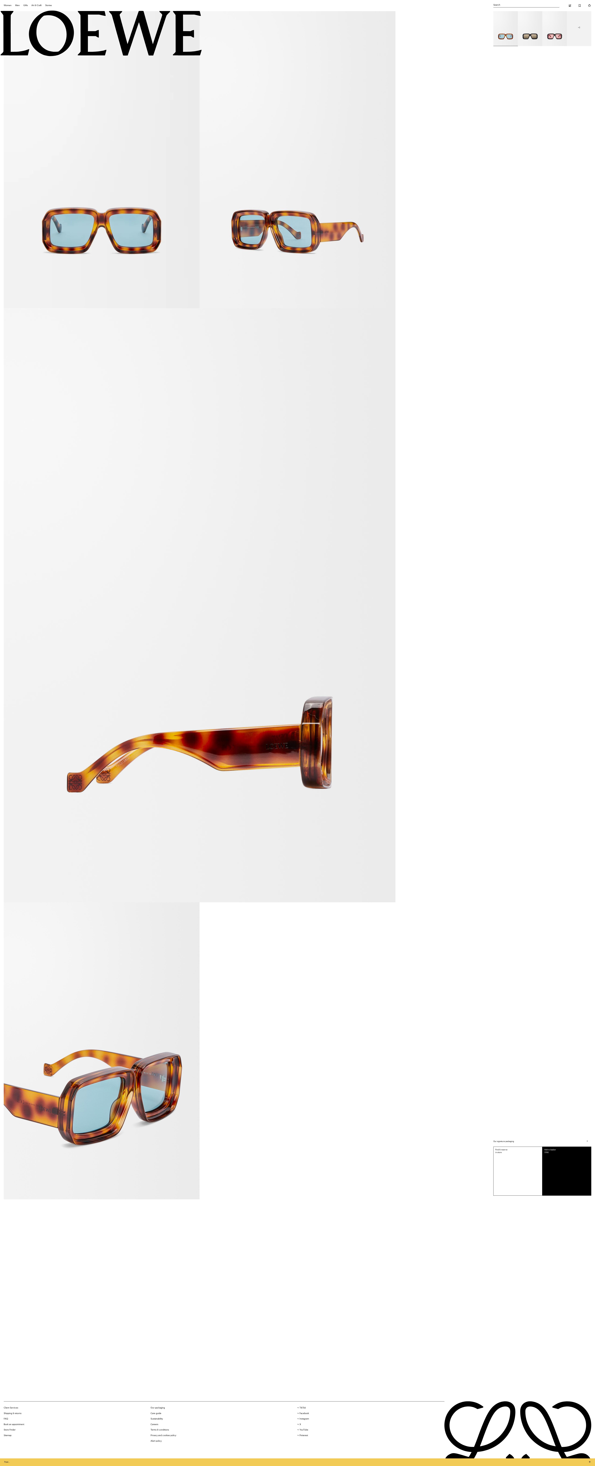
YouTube (304, 1430)
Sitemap (7, 1435)
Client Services (11, 1408)
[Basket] (589, 5)
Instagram (304, 1419)
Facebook (304, 1413)
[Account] (570, 5)
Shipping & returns (12, 1413)
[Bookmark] (580, 5)
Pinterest (304, 1435)
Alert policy (156, 1441)
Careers (154, 1424)
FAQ (6, 1419)
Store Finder (9, 1430)
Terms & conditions (160, 1430)
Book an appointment (14, 1424)
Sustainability (157, 1419)
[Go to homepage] (101, 33)
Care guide (156, 1413)
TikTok (303, 1408)
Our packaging (158, 1408)
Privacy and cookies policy (163, 1435)
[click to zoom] (102, 159)
